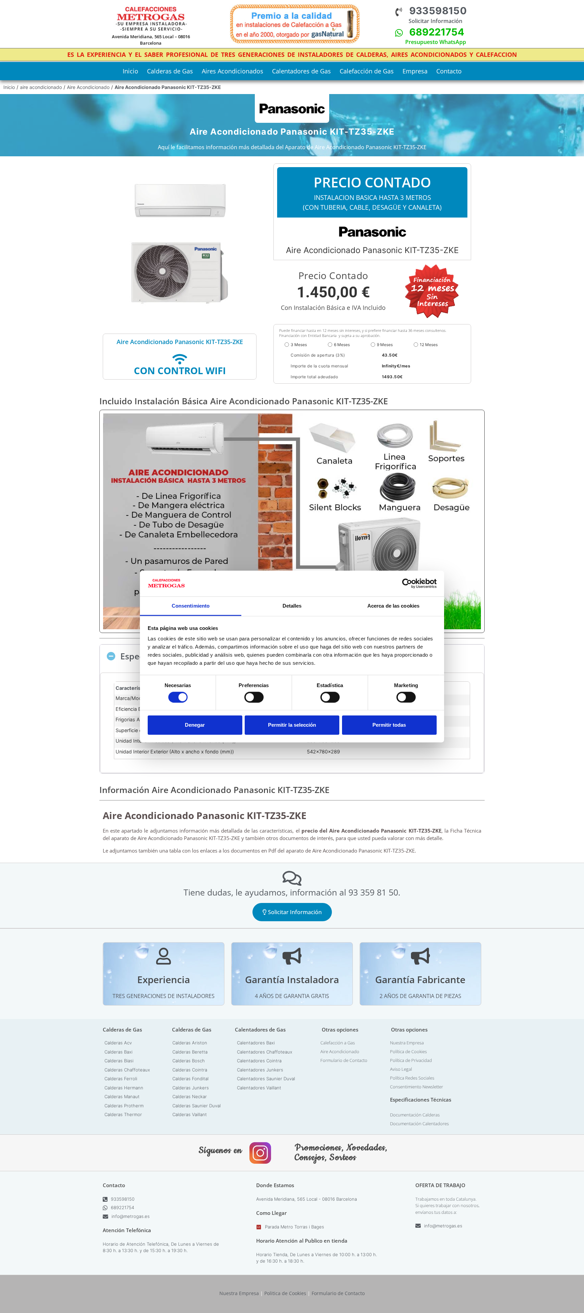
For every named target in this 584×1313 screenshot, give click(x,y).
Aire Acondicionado (88, 87)
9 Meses (385, 344)
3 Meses (299, 344)
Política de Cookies (408, 1051)
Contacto (449, 71)
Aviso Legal (401, 1069)
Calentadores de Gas (301, 71)
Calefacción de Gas (367, 71)
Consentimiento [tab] (191, 606)
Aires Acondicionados (232, 71)
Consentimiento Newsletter (416, 1087)
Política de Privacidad (411, 1060)
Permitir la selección (292, 725)
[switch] (254, 697)
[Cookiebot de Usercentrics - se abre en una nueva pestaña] (407, 584)
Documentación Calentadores (419, 1123)
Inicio (130, 71)
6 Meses (342, 344)
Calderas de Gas (170, 71)
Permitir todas (389, 725)
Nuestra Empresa (407, 1043)
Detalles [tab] (292, 606)
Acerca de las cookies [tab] (393, 606)
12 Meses (429, 344)
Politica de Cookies (285, 1293)
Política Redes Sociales (412, 1078)
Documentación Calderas (415, 1115)
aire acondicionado (41, 87)
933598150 (438, 11)
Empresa (415, 71)
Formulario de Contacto (343, 1060)
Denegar (195, 725)
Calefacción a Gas (337, 1043)
